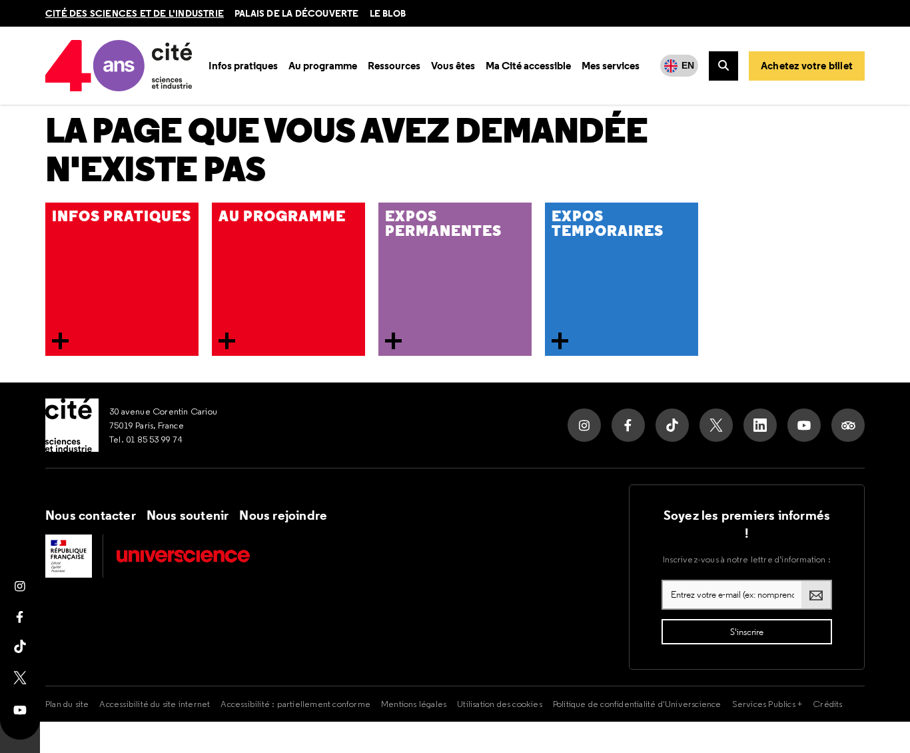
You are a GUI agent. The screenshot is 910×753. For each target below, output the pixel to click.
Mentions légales (413, 704)
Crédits (827, 704)
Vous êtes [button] (453, 66)
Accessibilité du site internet (154, 704)
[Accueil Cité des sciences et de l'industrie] (72, 425)
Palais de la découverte (296, 13)
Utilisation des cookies (499, 704)
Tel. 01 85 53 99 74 (146, 439)
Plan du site (67, 704)
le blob (388, 13)
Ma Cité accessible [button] (528, 66)
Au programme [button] (322, 66)
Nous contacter (90, 515)
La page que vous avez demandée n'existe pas (346, 150)
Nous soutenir (188, 515)
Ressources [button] (394, 66)
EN (688, 65)
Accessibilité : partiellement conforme (295, 704)
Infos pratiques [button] (243, 66)
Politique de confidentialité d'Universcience (637, 704)
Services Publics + (767, 704)
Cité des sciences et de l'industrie (134, 13)
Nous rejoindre (283, 515)
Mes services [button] (611, 66)
